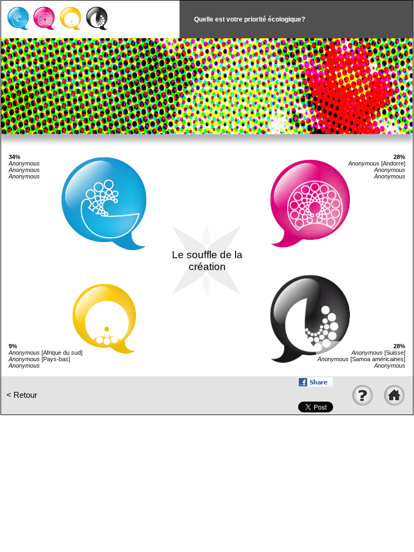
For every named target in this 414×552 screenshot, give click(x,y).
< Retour (21, 395)
